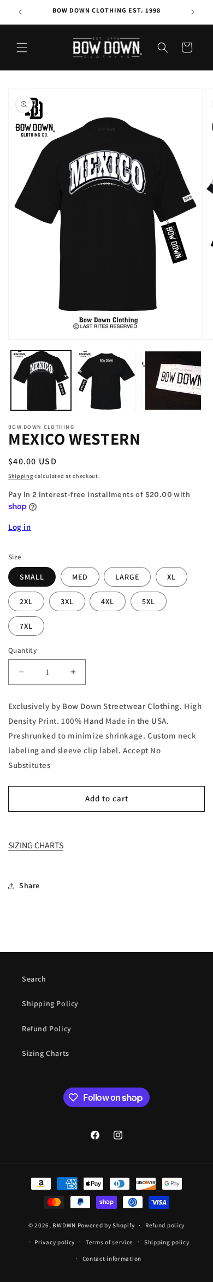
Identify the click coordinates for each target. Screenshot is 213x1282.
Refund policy (165, 1225)
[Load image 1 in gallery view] (41, 381)
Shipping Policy (50, 1003)
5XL (148, 601)
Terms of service (109, 1242)
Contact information (111, 1258)
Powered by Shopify (106, 1225)
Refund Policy (47, 1028)
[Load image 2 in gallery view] (106, 381)
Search (34, 979)
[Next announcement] (193, 12)
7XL (26, 626)
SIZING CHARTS (35, 845)
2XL (26, 601)
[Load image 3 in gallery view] (171, 381)
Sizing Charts (45, 1053)
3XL (67, 601)
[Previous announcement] (20, 12)
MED (80, 577)
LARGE (127, 577)
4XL (107, 601)
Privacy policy (54, 1242)
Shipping (20, 476)
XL (171, 577)
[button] (22, 48)
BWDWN (64, 1225)
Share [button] (29, 885)
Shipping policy (167, 1242)
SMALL (32, 577)
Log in (19, 527)
